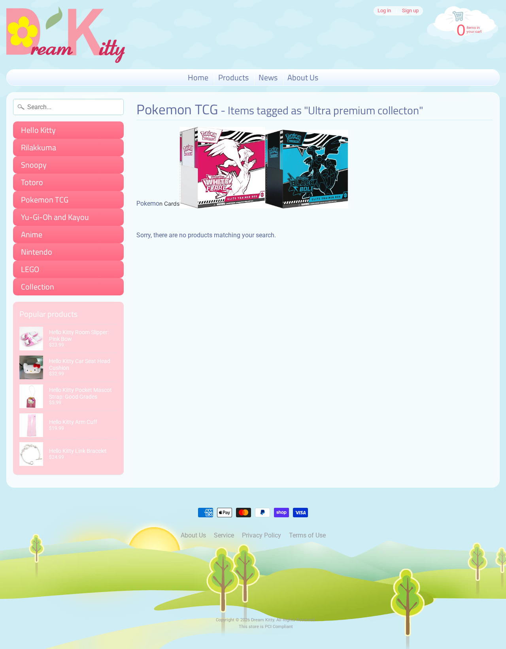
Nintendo (36, 252)
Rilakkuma (38, 147)
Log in (384, 10)
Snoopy (34, 165)
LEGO (30, 269)
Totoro (32, 182)
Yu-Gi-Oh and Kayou (55, 217)
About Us (302, 77)
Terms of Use (307, 535)
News (268, 77)
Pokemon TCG (44, 199)
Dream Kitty (262, 620)
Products (233, 77)
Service (224, 535)
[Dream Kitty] (65, 34)
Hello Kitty (38, 130)
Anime (31, 234)
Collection (37, 286)
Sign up (410, 10)
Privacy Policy (261, 535)
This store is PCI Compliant (266, 626)
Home (198, 77)
